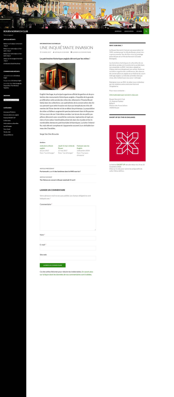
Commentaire (46, 204)
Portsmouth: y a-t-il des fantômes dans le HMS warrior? (60, 170)
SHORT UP (121, 164)
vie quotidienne (8, 135)
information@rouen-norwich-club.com (123, 95)
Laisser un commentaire (82, 52)
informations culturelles (50, 43)
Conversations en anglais (11, 115)
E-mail (43, 244)
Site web (43, 254)
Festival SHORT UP (9, 118)
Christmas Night (16, 81)
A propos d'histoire (9, 112)
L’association (128, 31)
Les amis (139, 31)
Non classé (7, 129)
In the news (7, 120)
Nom (42, 235)
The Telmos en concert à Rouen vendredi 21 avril (57, 178)
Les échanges (8, 126)
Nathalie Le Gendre (61, 52)
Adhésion (118, 31)
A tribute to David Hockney (12, 63)
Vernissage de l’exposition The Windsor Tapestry (12, 86)
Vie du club (7, 132)
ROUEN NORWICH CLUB (16, 31)
